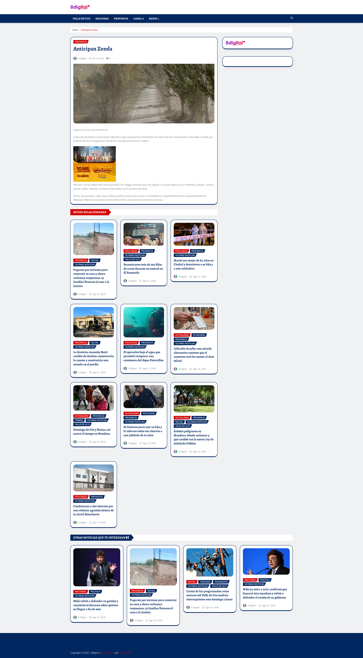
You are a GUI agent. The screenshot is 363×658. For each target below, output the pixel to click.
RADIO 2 (154, 18)
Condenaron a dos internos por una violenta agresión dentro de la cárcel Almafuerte (93, 510)
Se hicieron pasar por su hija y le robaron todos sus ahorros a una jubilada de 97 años (143, 431)
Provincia (121, 18)
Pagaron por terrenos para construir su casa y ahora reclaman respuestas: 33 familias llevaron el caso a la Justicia (91, 278)
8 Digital (82, 58)
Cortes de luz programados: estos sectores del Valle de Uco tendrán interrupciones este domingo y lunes (209, 595)
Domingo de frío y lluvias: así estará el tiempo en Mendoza (91, 432)
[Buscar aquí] (292, 17)
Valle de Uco (81, 18)
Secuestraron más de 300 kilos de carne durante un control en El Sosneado (143, 268)
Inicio (75, 29)
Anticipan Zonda (89, 29)
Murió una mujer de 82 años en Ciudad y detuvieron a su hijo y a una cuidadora (194, 264)
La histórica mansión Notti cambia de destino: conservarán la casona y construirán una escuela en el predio (93, 358)
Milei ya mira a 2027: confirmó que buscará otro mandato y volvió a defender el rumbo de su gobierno (265, 593)
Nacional (102, 18)
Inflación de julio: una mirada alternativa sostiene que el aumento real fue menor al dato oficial (194, 354)
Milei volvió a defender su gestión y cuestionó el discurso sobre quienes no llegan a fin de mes (95, 605)
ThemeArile (125, 652)
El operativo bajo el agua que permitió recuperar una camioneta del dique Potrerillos (143, 356)
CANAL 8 (138, 18)
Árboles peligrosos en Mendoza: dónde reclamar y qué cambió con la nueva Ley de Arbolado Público (194, 437)
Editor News (107, 652)
